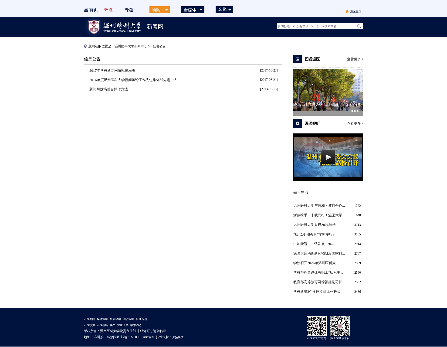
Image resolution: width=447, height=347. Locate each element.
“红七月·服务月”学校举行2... (315, 234)
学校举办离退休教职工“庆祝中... (318, 272)
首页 (93, 9)
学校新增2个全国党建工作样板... (318, 291)
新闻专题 (141, 319)
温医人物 (123, 325)
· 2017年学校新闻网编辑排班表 (111, 70)
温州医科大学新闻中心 (131, 46)
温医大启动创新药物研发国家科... (319, 253)
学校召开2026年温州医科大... (316, 263)
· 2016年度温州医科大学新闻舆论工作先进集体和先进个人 (132, 80)
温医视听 (102, 325)
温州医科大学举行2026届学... (316, 225)
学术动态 (136, 325)
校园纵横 (115, 319)
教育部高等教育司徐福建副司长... (319, 282)
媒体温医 (102, 319)
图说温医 (128, 319)
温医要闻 (89, 319)
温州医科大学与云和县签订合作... (319, 206)
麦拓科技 (177, 337)
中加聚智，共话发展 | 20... (313, 244)
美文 (112, 325)
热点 (108, 9)
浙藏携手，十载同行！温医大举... (319, 215)
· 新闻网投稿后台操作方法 (107, 89)
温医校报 (89, 325)
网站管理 (148, 337)
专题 (129, 9)
